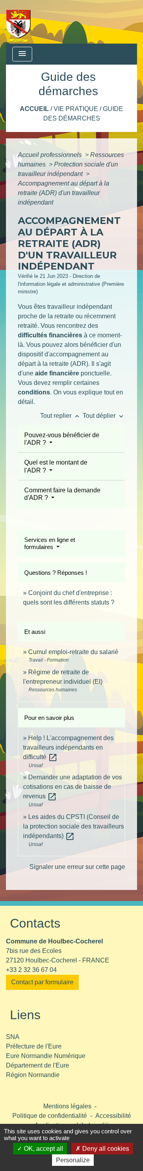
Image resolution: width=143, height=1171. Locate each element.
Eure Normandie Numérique (45, 1055)
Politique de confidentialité (49, 1115)
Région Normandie (33, 1075)
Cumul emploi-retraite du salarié (73, 652)
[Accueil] (18, 22)
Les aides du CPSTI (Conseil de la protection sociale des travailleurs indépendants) (73, 826)
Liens (25, 1015)
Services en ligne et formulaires (49, 543)
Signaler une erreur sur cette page (77, 866)
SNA (12, 1036)
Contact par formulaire (42, 982)
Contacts (35, 923)
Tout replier (60, 415)
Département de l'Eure (37, 1065)
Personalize (73, 1160)
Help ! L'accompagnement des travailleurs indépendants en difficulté (68, 747)
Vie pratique (76, 108)
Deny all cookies (105, 1148)
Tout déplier (104, 415)
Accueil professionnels (50, 154)
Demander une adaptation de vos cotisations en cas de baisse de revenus (72, 787)
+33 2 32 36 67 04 (31, 969)
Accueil (34, 108)
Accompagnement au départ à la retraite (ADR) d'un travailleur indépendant (63, 193)
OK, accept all (42, 1148)
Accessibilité (113, 1115)
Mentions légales (67, 1106)
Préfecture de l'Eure (34, 1046)
